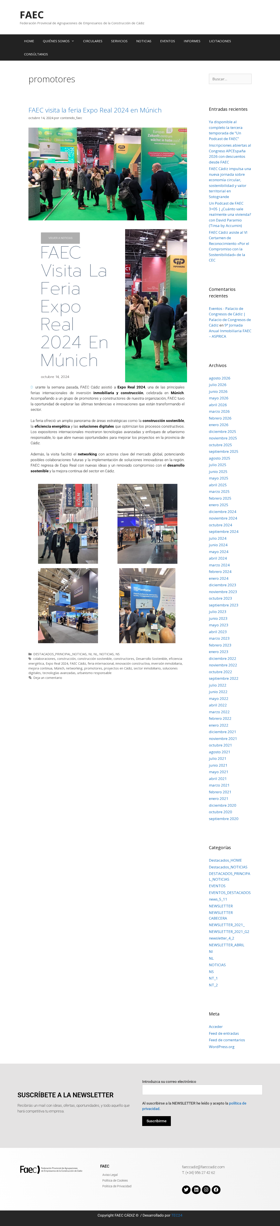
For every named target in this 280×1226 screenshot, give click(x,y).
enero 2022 (218, 725)
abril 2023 (218, 631)
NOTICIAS (143, 41)
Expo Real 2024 (57, 663)
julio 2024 (217, 538)
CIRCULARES (92, 41)
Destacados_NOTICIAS (228, 866)
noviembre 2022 (223, 664)
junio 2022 (218, 691)
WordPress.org (221, 1046)
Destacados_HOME (225, 860)
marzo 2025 (219, 491)
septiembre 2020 (223, 818)
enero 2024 (218, 578)
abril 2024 (218, 558)
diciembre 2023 (222, 584)
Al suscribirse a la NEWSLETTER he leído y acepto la (194, 1106)
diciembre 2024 (222, 511)
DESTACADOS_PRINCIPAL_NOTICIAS (60, 654)
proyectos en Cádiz (118, 668)
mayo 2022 (218, 698)
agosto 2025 (219, 458)
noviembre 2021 (223, 738)
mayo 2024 (218, 551)
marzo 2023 (219, 638)
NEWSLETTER (221, 905)
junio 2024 (218, 544)
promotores (93, 668)
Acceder (216, 1026)
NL (95, 654)
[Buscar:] (230, 78)
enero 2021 (218, 798)
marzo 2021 (219, 785)
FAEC (32, 14)
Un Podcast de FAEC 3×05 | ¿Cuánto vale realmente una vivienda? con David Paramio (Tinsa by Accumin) (230, 214)
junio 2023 (218, 618)
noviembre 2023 (223, 591)
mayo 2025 (218, 478)
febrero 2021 (220, 791)
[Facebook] (216, 1190)
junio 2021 (218, 765)
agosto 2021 (219, 751)
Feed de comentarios (227, 1039)
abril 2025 (218, 484)
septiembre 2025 (223, 451)
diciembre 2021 (222, 731)
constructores (124, 659)
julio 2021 (217, 758)
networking (74, 668)
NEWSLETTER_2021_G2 (229, 931)
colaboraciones (44, 659)
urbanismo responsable (94, 673)
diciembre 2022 (222, 658)
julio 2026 (217, 384)
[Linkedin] (196, 1190)
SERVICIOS (119, 41)
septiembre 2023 (223, 605)
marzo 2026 (219, 411)
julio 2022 (217, 685)
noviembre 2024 (223, 518)
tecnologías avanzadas (58, 673)
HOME (29, 41)
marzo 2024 (219, 564)
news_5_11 (218, 899)
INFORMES (192, 41)
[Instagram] (206, 1190)
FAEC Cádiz (78, 663)
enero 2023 (218, 651)
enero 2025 (218, 504)
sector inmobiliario (147, 668)
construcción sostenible (94, 659)
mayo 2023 (218, 624)
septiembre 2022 (223, 678)
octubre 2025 (220, 444)
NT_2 (213, 984)
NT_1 (213, 978)
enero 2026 (218, 424)
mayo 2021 (218, 771)
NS (118, 654)
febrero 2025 (220, 498)
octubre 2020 (220, 811)
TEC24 (176, 1215)
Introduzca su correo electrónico (169, 1081)
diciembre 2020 (222, 805)
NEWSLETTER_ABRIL (226, 944)
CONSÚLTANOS (36, 54)
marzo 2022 (219, 711)
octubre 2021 (220, 745)
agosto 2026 (219, 378)
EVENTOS (167, 41)
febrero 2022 (220, 718)
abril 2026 (218, 404)
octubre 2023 (220, 598)
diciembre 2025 (222, 431)
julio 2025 (217, 464)
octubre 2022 (220, 671)
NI (90, 654)
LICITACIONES (220, 41)
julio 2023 (217, 611)
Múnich (59, 668)
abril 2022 (218, 705)
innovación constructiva (133, 663)
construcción (66, 659)
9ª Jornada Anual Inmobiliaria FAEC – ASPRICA (230, 331)
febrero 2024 (220, 571)
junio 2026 (218, 391)
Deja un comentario (47, 678)
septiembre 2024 (223, 531)
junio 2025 (218, 471)
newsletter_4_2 (221, 938)
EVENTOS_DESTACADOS (230, 892)
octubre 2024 (220, 524)
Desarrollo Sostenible (151, 659)
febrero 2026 (220, 418)
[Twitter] (186, 1190)
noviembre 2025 (223, 438)
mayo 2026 (218, 397)
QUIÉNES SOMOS (56, 41)
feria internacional (101, 663)
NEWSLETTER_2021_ (227, 924)
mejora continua (40, 668)
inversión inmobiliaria (166, 663)
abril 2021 (218, 778)
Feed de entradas (224, 1033)
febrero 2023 (220, 645)
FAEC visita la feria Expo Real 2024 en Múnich (95, 109)
